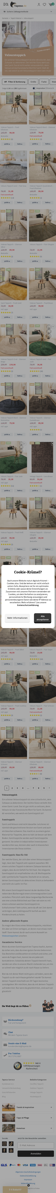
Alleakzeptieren (43, 618)
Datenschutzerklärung (28, 605)
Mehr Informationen (17, 618)
